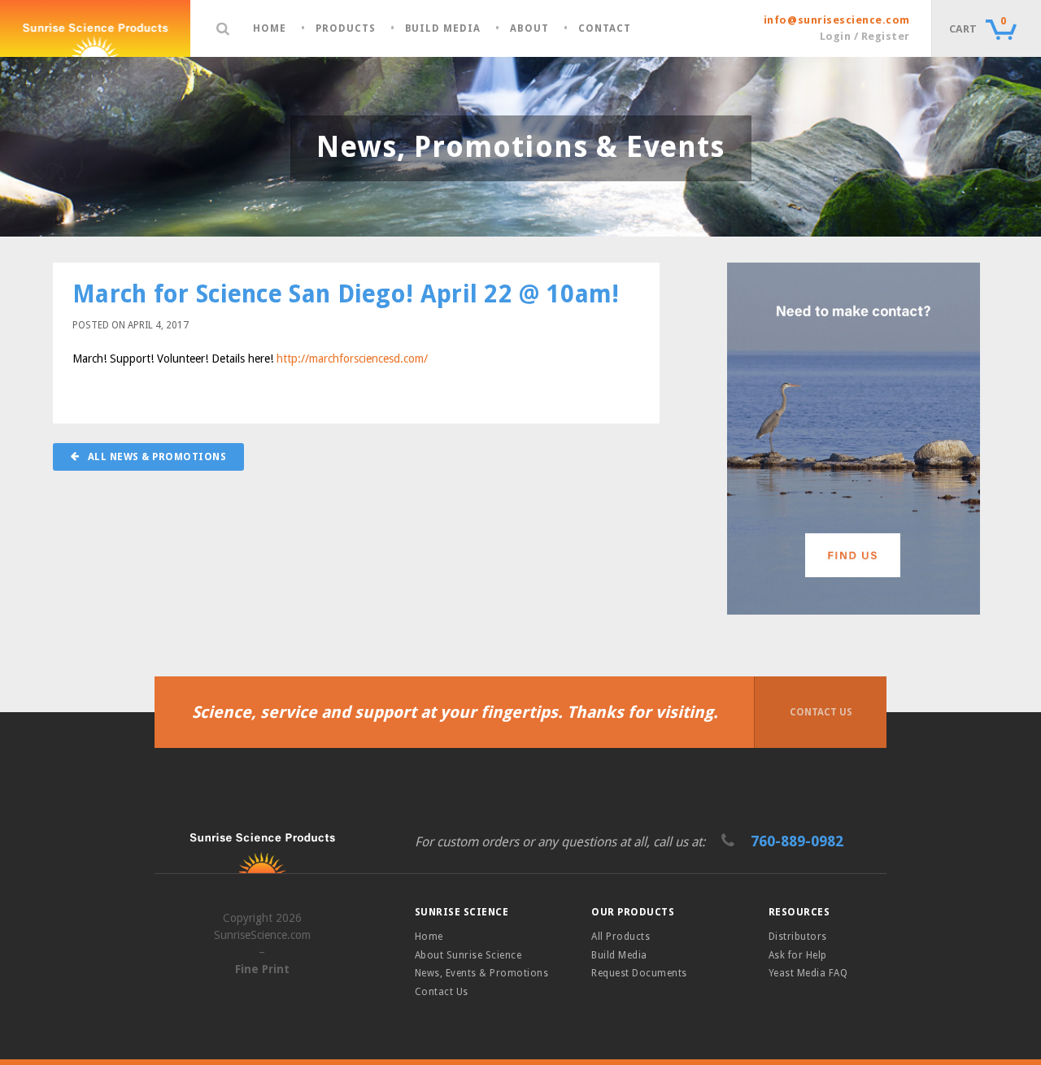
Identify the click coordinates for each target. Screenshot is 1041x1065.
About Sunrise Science (468, 955)
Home (269, 29)
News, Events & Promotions (481, 973)
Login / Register (865, 36)
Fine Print (262, 969)
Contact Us (821, 712)
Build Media (443, 29)
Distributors (798, 936)
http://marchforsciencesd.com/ (352, 358)
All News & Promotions (155, 457)
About (529, 29)
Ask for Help (798, 955)
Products (346, 29)
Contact (604, 29)
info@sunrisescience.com (837, 20)
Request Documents (638, 973)
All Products (620, 936)
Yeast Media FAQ (808, 973)
